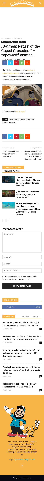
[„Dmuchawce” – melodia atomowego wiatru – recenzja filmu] (8, 193)
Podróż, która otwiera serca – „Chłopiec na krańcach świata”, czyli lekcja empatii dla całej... (21, 370)
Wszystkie (25, 316)
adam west (13, 119)
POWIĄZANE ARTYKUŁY (13, 168)
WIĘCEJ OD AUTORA (12, 171)
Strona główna (6, 38)
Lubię (38, 307)
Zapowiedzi (14, 42)
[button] (40, 3)
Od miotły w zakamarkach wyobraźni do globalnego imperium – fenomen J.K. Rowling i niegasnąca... (20, 353)
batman (22, 119)
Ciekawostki (17, 38)
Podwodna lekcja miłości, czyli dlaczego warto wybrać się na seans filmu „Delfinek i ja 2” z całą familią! (28, 209)
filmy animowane (9, 122)
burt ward (31, 119)
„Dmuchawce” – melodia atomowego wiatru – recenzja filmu (27, 194)
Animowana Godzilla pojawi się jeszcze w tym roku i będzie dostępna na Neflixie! (33, 155)
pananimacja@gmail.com (25, 459)
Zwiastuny (23, 42)
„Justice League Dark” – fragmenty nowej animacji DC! (12, 154)
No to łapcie (20, 112)
